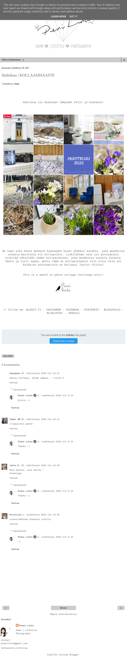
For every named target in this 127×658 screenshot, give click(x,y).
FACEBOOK (72, 309)
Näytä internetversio (63, 614)
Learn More (58, 16)
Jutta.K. (15, 465)
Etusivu (63, 608)
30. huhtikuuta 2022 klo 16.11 (40, 419)
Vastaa (14, 382)
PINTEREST (91, 309)
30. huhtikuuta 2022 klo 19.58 (40, 465)
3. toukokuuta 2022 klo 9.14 (55, 395)
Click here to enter (63, 341)
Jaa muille (8, 356)
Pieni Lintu (25, 395)
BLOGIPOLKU (112, 309)
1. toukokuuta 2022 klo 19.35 (41, 514)
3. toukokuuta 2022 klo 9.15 (55, 537)
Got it (74, 16)
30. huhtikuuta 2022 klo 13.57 (40, 373)
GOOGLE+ (74, 313)
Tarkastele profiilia (14, 648)
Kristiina (15, 514)
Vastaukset (19, 389)
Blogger (74, 654)
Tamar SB (15, 419)
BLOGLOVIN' (56, 313)
